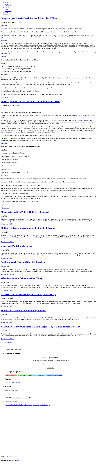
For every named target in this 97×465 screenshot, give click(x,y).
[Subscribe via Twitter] (38, 375)
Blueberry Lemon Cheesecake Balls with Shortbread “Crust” (30, 101)
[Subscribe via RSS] (11, 375)
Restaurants (8, 11)
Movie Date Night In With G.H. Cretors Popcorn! (25, 212)
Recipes (7, 9)
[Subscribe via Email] (24, 375)
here (55, 32)
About (6, 4)
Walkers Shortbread (79, 120)
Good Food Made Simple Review (17, 246)
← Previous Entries (6, 342)
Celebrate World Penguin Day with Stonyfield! (23, 262)
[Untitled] (4, 25)
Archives (7, 390)
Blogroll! (7, 7)
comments (5, 97)
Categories (8, 397)
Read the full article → (7, 224)
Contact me (8, 6)
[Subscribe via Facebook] (54, 375)
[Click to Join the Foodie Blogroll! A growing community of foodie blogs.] (27, 405)
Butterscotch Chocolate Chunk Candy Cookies (23, 310)
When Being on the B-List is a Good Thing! (22, 278)
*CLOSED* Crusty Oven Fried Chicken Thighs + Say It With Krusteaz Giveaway (40, 326)
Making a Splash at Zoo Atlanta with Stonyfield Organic (28, 228)
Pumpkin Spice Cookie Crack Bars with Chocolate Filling (29, 18)
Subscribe (7, 14)
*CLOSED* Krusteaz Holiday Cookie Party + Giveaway (28, 294)
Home (6, 2)
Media (6, 12)
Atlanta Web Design (12, 460)
